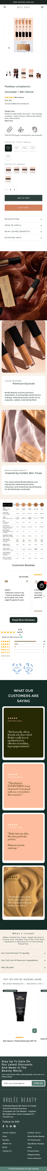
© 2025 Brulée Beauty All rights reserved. (23, 1169)
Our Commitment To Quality (15, 953)
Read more (9, 120)
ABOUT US (7, 1144)
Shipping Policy (33, 1155)
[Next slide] (44, 596)
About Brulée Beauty (35, 1136)
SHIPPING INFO (13, 238)
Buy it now (23, 208)
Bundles (6, 1140)
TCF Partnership (33, 1140)
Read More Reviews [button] (23, 620)
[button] (9, 97)
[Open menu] (7, 6)
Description (12, 219)
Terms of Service (34, 1158)
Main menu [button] (9, 1133)
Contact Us (7, 1151)
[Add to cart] (34, 1030)
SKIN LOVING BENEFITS (17, 231)
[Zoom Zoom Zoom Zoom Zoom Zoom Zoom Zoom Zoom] (23, 42)
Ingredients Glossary (35, 1144)
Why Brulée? (7, 967)
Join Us (38, 1083)
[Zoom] (9, 48)
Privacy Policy (33, 1151)
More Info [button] (34, 1133)
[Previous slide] (3, 596)
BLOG (5, 1147)
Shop (5, 1136)
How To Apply (13, 225)
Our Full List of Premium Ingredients (19, 960)
